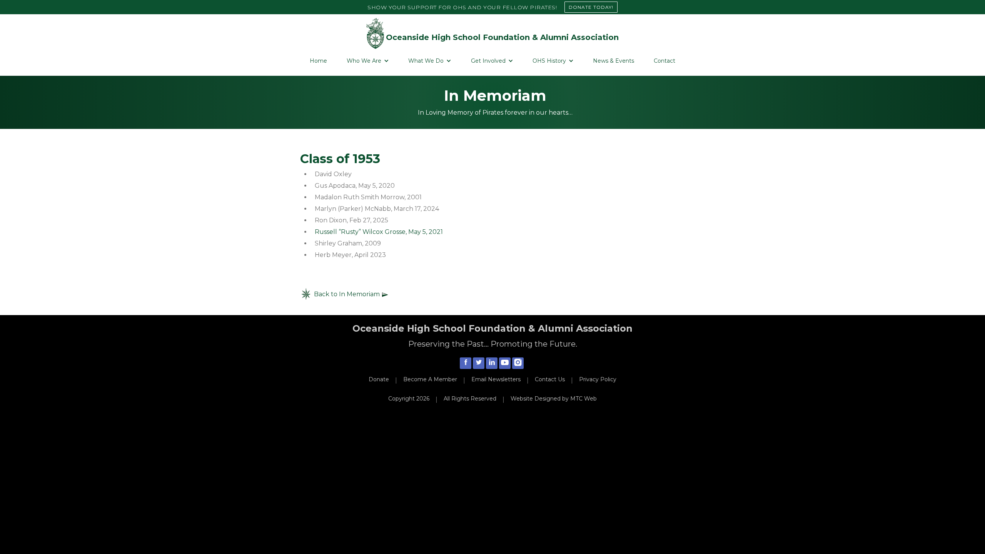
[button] (368, 61)
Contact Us (550, 379)
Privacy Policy (597, 379)
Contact (664, 60)
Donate (379, 379)
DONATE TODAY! (591, 7)
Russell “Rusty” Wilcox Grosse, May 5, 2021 (379, 231)
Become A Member (430, 379)
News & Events (613, 60)
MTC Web (583, 398)
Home (318, 60)
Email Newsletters (496, 379)
